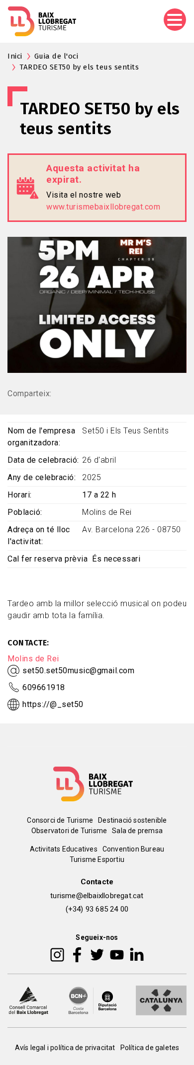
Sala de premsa (137, 831)
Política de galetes (150, 1048)
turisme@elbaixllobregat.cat (96, 895)
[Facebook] (77, 954)
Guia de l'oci (56, 56)
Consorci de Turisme (60, 820)
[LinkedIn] (136, 954)
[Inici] (42, 21)
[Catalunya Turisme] (161, 1000)
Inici (14, 56)
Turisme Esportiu (97, 859)
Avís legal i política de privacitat (65, 1048)
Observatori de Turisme (69, 831)
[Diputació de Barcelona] (92, 1000)
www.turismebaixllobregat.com (103, 207)
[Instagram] (57, 954)
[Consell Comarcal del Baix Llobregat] (28, 1000)
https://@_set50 (53, 704)
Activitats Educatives (63, 849)
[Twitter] (97, 954)
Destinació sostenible (132, 820)
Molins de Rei (33, 658)
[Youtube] (116, 954)
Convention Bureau (133, 849)
